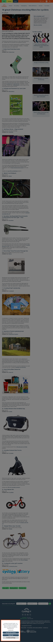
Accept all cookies (11, 632)
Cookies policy (10, 630)
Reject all (10, 635)
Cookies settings (10, 637)
